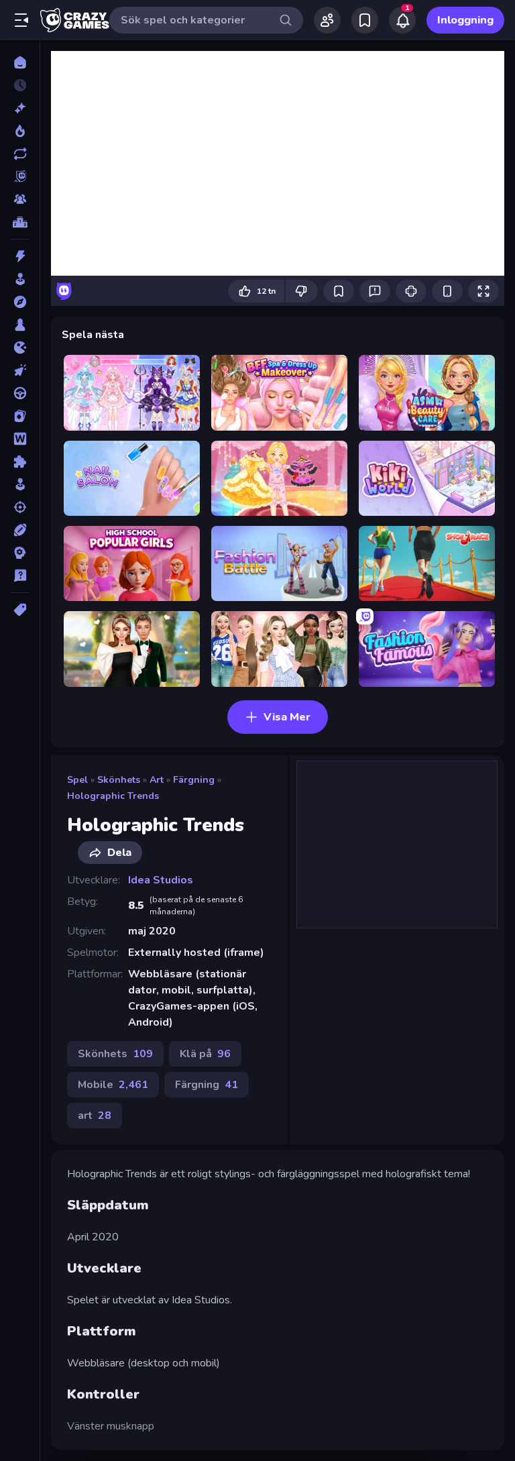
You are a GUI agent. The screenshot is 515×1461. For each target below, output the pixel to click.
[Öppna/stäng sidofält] (21, 20)
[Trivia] (20, 575)
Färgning (194, 779)
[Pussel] (20, 461)
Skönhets (118, 779)
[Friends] (327, 20)
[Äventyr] (20, 301)
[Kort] (20, 415)
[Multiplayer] (20, 199)
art (157, 779)
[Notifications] (402, 20)
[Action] (20, 256)
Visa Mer (287, 717)
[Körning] (20, 393)
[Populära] (20, 130)
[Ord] (20, 438)
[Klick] (20, 370)
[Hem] (20, 62)
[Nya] (20, 108)
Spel (77, 779)
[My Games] (364, 20)
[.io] (20, 347)
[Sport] (20, 530)
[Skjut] (20, 507)
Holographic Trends (113, 796)
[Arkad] (20, 279)
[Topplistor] (20, 222)
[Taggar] (20, 609)
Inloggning (465, 20)
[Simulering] (20, 484)
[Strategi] (20, 552)
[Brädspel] (20, 324)
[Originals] (20, 176)
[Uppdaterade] (20, 153)
